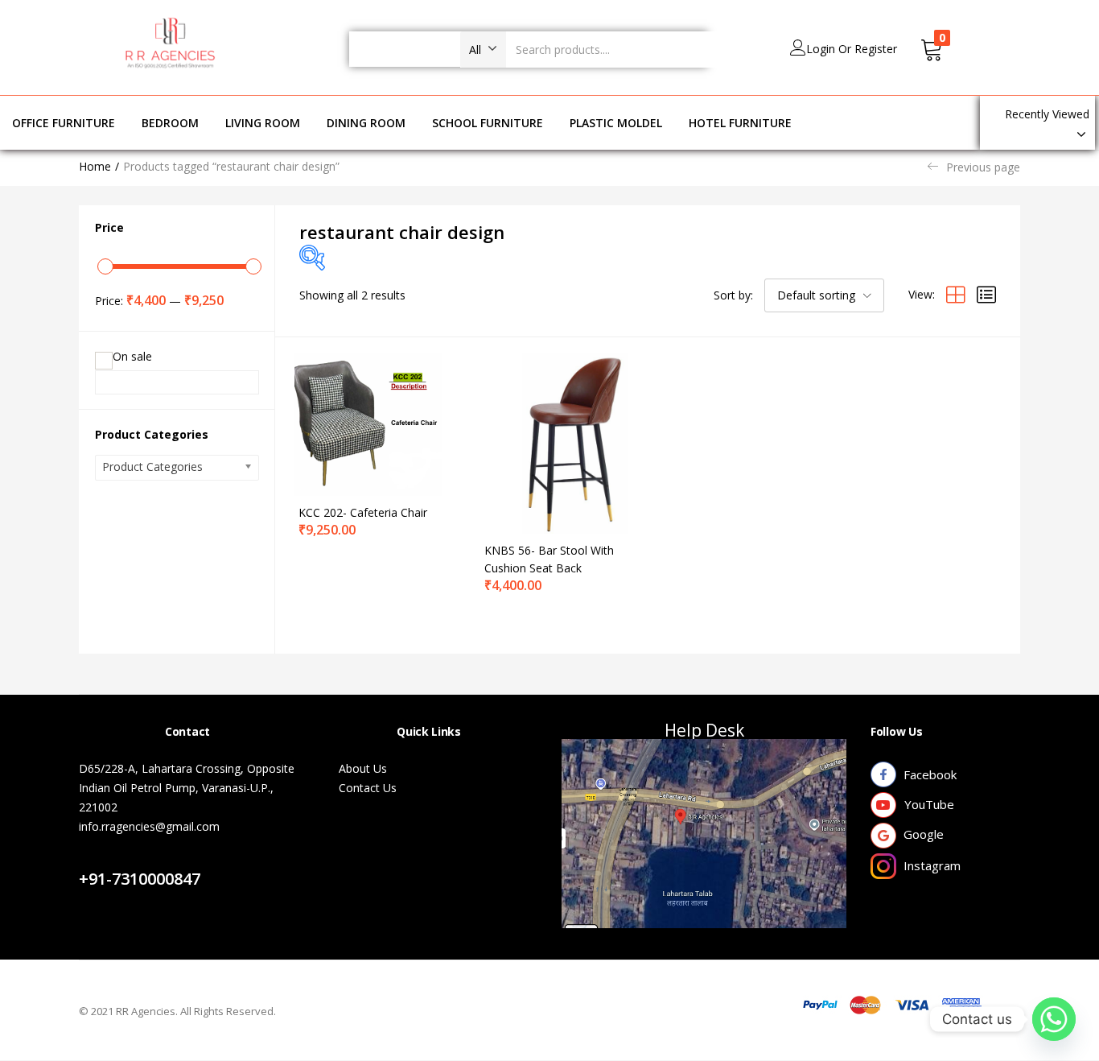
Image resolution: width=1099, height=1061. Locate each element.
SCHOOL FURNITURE (487, 122)
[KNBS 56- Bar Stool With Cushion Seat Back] (554, 442)
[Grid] (955, 294)
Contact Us (126, 859)
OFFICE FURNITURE (63, 122)
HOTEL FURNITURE (740, 122)
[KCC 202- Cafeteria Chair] (368, 423)
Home (95, 166)
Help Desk (704, 730)
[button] (483, 49)
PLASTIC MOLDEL (616, 122)
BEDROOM (170, 122)
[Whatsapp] (1054, 1019)
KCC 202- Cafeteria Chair (362, 512)
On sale (132, 356)
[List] (986, 294)
